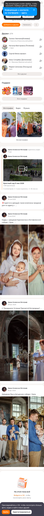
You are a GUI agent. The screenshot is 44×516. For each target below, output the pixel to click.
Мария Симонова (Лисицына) (20, 67)
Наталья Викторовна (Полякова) (21, 46)
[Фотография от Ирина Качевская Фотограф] (9, 124)
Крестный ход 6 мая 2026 (13, 183)
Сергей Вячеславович (17, 54)
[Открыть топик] (22, 204)
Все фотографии (22, 140)
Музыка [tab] (26, 108)
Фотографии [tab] (8, 108)
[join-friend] (40, 39)
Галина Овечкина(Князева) (19, 39)
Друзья (5, 33)
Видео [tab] (18, 108)
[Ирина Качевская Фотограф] (4, 150)
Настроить (28, 16)
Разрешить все (13, 16)
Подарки (6, 83)
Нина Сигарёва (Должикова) (20, 60)
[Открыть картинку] (14, 260)
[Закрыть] (34, 10)
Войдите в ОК (19, 495)
